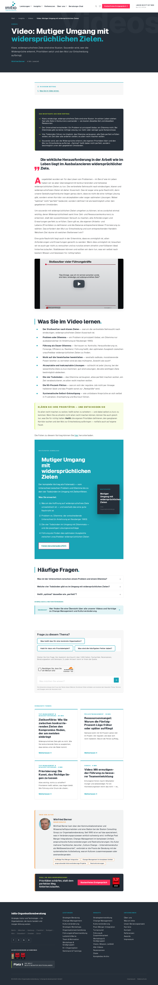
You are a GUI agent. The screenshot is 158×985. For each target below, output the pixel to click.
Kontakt (127, 930)
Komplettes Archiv (101, 956)
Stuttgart (49, 930)
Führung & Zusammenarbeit (100, 934)
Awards (127, 936)
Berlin (13, 930)
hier (76, 435)
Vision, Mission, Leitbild (103, 944)
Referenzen (49, 6)
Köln (13, 933)
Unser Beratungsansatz (134, 924)
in (23, 940)
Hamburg (30, 930)
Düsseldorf (21, 933)
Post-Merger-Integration (104, 927)
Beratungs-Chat (76, 6)
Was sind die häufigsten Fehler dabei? (95, 648)
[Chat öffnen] (100, 6)
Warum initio (129, 921)
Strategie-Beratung (71, 918)
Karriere (127, 927)
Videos (30, 18)
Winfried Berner (18, 61)
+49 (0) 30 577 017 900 (145, 5)
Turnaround (98, 930)
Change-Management (72, 921)
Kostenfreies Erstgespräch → (116, 6)
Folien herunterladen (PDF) (53, 546)
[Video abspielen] (79, 284)
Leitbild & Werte (69, 936)
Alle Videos (98, 947)
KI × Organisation (70, 948)
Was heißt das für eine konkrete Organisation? (61, 641)
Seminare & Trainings (72, 951)
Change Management (102, 921)
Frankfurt (40, 930)
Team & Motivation (71, 939)
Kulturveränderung (71, 924)
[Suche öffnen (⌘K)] (96, 6)
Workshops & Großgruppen (68, 943)
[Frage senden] (116, 680)
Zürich (38, 933)
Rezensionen (99, 950)
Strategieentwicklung (102, 918)
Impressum (129, 939)
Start (13, 18)
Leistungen (25, 6)
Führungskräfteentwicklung (74, 933)
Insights (37, 6)
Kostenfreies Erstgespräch (94, 882)
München (21, 930)
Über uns (61, 6)
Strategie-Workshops (72, 927)
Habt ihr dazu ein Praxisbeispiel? (55, 648)
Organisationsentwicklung (74, 930)
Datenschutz (142, 979)
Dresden (31, 933)
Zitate (95, 953)
